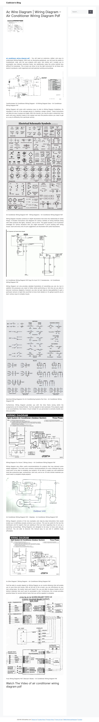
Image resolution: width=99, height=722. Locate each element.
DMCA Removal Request (70, 719)
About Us (34, 719)
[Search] (90, 12)
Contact (80, 719)
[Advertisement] (35, 45)
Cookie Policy (41, 719)
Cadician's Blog (13, 3)
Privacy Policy (50, 719)
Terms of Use (58, 719)
